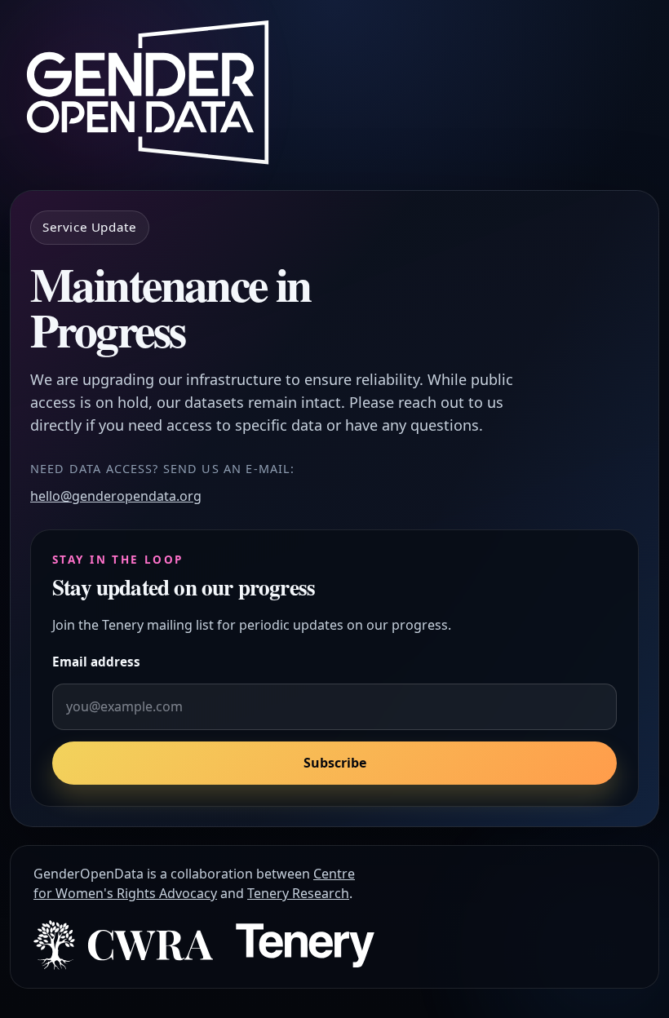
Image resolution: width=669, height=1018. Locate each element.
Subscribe (334, 763)
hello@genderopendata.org (116, 496)
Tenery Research (298, 893)
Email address (96, 661)
